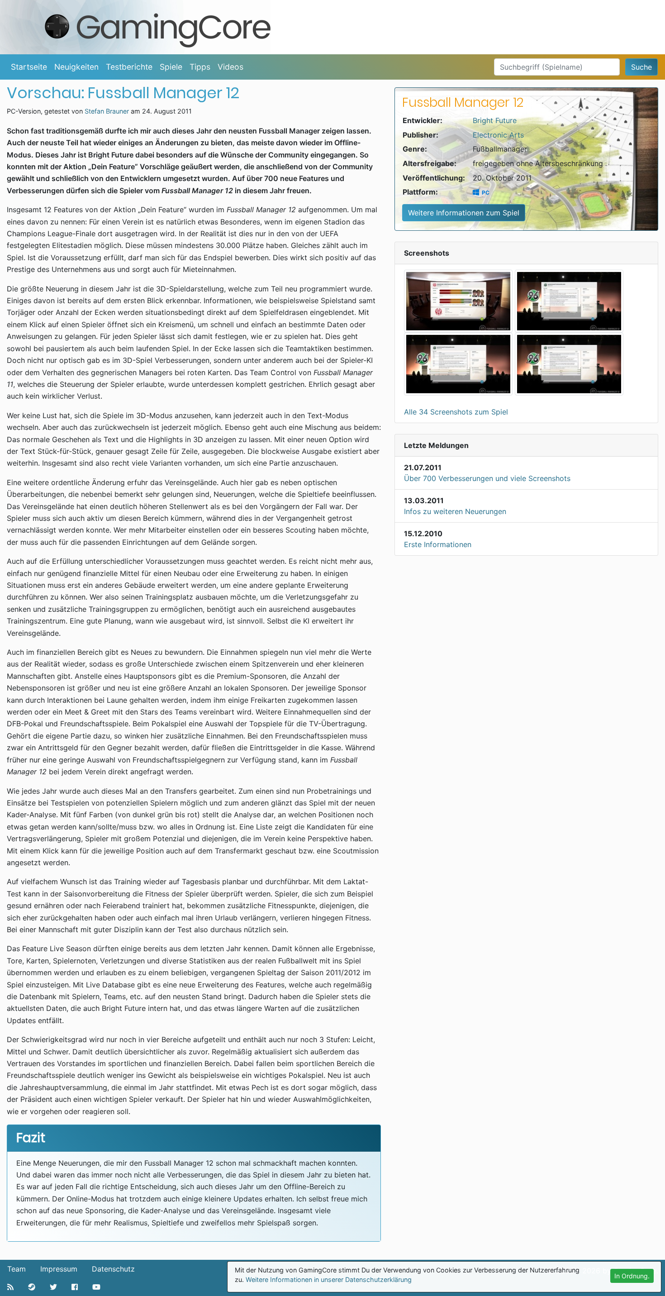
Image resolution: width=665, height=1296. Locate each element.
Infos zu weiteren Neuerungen (455, 511)
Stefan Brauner (107, 111)
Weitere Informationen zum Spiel (463, 212)
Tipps (200, 66)
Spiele (171, 66)
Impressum (58, 1268)
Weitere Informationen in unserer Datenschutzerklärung (329, 1279)
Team (16, 1268)
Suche (641, 66)
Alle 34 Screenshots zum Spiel (456, 411)
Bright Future (495, 120)
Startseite (29, 66)
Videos (230, 66)
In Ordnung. (632, 1276)
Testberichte (129, 66)
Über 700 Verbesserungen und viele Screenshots (487, 478)
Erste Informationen (437, 544)
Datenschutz (113, 1268)
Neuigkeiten (76, 66)
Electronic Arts (498, 134)
